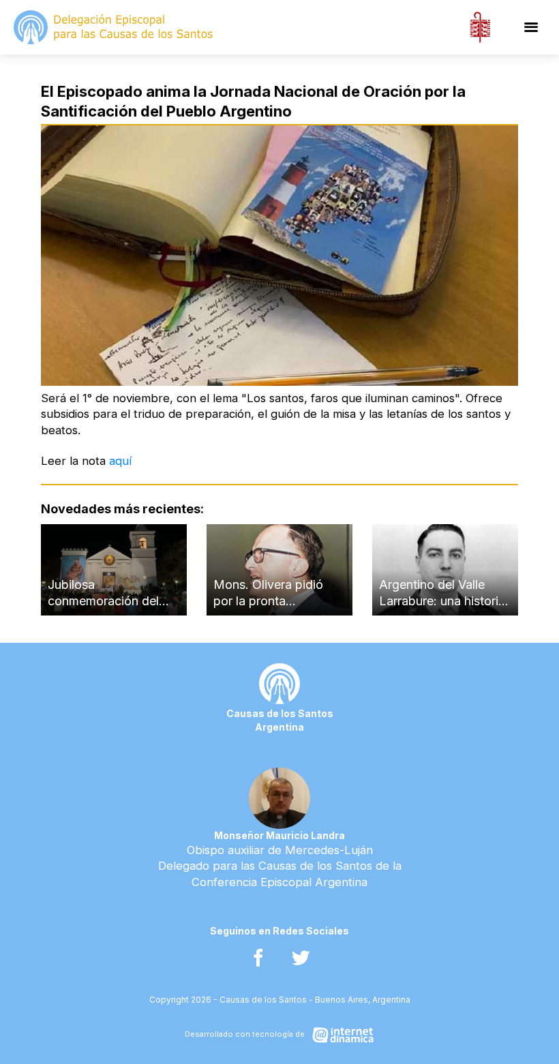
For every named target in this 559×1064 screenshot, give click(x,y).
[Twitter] (301, 958)
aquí (120, 461)
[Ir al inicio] (114, 27)
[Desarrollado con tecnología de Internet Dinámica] (279, 1035)
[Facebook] (258, 958)
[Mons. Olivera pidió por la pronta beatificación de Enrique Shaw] (279, 569)
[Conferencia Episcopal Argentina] (480, 27)
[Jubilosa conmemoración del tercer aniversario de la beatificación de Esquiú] (114, 569)
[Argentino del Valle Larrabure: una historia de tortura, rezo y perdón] (445, 569)
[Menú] (531, 27)
